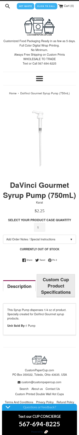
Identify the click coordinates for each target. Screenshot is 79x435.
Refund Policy (65, 402)
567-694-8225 (39, 424)
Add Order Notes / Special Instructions (39, 239)
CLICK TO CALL (46, 6)
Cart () (68, 6)
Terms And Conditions (19, 402)
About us (37, 389)
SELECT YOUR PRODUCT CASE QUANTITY (39, 220)
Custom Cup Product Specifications (56, 285)
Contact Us (53, 389)
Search (24, 389)
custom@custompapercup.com (41, 382)
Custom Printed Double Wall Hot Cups (39, 394)
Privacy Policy (45, 402)
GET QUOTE (25, 6)
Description (19, 286)
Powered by (37, 431)
